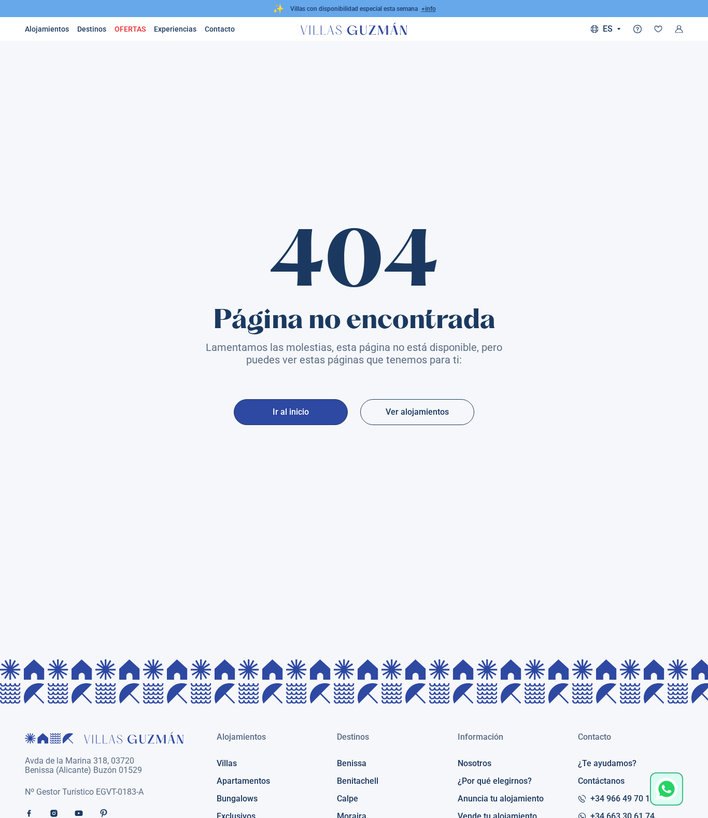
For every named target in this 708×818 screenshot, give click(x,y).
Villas (227, 763)
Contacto (594, 737)
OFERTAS (130, 29)
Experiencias (175, 29)
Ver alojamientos (417, 412)
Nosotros (474, 763)
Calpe (347, 798)
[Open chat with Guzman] (666, 789)
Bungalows (237, 798)
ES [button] (608, 29)
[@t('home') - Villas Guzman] (354, 29)
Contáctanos (601, 781)
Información (480, 737)
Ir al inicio (291, 412)
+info (428, 8)
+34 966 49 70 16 (622, 798)
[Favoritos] (658, 29)
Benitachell (357, 781)
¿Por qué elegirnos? (495, 781)
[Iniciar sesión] (679, 29)
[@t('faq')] (637, 29)
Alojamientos (47, 29)
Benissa (351, 763)
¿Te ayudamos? (607, 763)
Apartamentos (243, 781)
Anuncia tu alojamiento (501, 798)
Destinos (91, 29)
